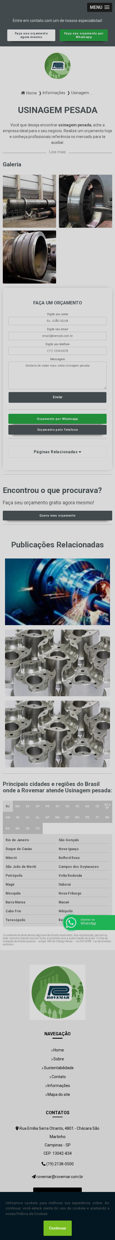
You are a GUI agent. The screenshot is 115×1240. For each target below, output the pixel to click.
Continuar (57, 1228)
